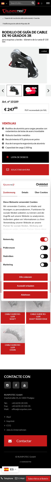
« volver (44, 51)
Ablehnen (25, 295)
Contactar (24, 441)
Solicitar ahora (20, 169)
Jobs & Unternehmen (15, 429)
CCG (7, 425)
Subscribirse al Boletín (38, 478)
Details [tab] (25, 192)
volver (2, 90)
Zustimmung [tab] (9, 192)
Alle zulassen (25, 277)
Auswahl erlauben (25, 286)
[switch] (44, 248)
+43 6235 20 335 (20, 403)
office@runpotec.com (22, 409)
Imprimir (9, 421)
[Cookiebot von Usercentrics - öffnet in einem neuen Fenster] (36, 185)
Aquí (7, 416)
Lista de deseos (19, 157)
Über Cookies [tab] (41, 192)
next (48, 90)
